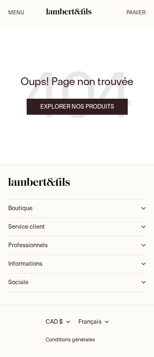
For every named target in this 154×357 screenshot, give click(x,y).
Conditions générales (70, 340)
